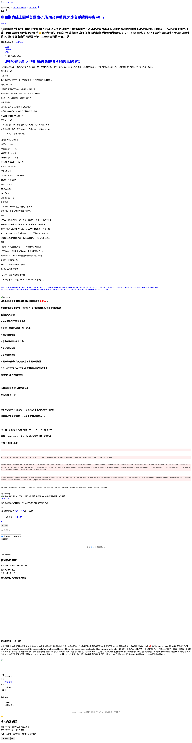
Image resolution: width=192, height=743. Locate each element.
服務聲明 (117, 712)
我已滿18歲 (5, 738)
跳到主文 (4, 23)
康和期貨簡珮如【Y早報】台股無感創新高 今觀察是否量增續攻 (42, 61)
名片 (7, 52)
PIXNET (79, 712)
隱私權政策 (108, 712)
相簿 (7, 47)
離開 (12, 738)
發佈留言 (5, 539)
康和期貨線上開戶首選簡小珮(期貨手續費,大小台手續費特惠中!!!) (52, 17)
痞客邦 (17, 511)
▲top (3, 521)
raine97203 (5, 498)
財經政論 (19, 42)
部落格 (8, 49)
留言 (22, 511)
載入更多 (5, 525)
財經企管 (18, 517)
